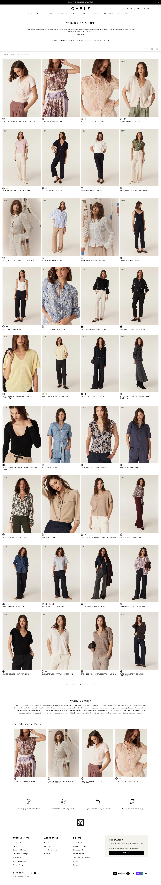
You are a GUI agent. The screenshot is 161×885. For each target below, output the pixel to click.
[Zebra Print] (121, 534)
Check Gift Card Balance (81, 857)
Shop (6, 54)
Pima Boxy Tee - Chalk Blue (53, 607)
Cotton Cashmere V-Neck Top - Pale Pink (19, 121)
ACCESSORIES (62, 15)
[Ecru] (3, 258)
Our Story (47, 842)
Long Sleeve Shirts (66, 40)
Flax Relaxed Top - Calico (131, 121)
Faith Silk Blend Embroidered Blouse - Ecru (19, 261)
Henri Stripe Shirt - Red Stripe (133, 607)
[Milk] (43, 671)
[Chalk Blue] (43, 604)
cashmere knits (119, 713)
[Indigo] (3, 604)
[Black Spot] (121, 326)
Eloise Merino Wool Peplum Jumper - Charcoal (135, 397)
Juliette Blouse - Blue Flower (54, 329)
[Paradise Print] (43, 119)
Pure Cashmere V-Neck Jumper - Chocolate (133, 675)
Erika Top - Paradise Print (52, 121)
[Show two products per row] (152, 49)
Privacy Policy (18, 865)
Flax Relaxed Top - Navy (52, 191)
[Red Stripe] (121, 604)
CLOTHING (48, 15)
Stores (97, 15)
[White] (82, 188)
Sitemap (76, 865)
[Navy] (125, 119)
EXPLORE (77, 838)
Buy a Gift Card (78, 854)
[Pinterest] (35, 873)
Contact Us (17, 842)
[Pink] (85, 119)
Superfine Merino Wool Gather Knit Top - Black (20, 468)
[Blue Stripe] (43, 258)
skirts (71, 713)
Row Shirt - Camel (49, 537)
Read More (80, 34)
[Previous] (144, 724)
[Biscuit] (82, 534)
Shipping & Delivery (20, 850)
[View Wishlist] (123, 8)
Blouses (106, 40)
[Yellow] (7, 188)
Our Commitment (50, 850)
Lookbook (108, 15)
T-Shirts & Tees (81, 40)
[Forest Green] (46, 604)
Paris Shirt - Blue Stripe (52, 260)
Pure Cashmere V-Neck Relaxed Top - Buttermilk (18, 397)
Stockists (76, 861)
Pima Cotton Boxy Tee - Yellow (55, 397)
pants (76, 31)
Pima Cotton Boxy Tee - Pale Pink (16, 191)
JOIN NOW (126, 853)
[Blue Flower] (43, 326)
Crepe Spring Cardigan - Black (94, 329)
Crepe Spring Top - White (91, 191)
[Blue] (43, 465)
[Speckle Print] (3, 534)
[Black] (82, 326)
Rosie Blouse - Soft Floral (92, 121)
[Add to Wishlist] (40, 122)
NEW (38, 15)
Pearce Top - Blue (49, 468)
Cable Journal (78, 850)
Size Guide (17, 857)
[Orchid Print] (82, 465)
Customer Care (21, 838)
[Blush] (50, 604)
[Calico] (121, 119)
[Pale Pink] (3, 119)
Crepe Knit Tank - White (12, 329)
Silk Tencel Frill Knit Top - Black (16, 674)
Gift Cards (85, 15)
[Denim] (85, 534)
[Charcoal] (121, 394)
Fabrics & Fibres (50, 846)
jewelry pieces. (136, 713)
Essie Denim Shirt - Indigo (13, 607)
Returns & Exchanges (21, 854)
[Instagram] (31, 873)
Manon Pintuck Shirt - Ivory (93, 260)
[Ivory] (82, 258)
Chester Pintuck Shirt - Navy (93, 607)
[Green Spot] (121, 188)
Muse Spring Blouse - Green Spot (134, 191)
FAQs (15, 846)
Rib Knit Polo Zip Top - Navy (92, 397)
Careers (47, 854)
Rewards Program (79, 846)
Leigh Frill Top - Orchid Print (93, 468)
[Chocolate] (85, 394)
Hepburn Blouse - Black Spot (132, 329)
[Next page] (94, 685)
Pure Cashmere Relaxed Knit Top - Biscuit (98, 537)
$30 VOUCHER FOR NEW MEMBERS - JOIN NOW (80, 2)
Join (137, 8)
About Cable (51, 838)
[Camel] (43, 534)
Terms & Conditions (20, 861)
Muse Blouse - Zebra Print (131, 537)
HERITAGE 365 (123, 15)
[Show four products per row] (157, 49)
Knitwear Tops (95, 40)
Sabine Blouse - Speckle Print (15, 537)
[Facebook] (28, 873)
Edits (74, 14)
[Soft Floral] (82, 119)
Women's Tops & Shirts (20, 54)
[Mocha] (46, 671)
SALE (30, 15)
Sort (146, 48)
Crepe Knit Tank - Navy (129, 260)
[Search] (148, 9)
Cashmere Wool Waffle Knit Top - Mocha (98, 674)
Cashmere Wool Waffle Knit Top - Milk (58, 674)
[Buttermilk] (3, 394)
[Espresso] (53, 604)
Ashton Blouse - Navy (129, 468)
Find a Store (77, 842)
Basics (54, 40)
